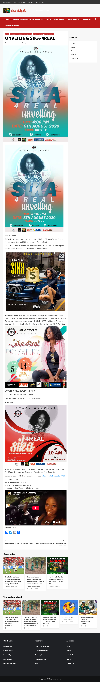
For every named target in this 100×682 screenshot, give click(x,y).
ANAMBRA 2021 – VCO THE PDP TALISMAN (19, 542)
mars (7, 586)
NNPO (37, 663)
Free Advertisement (42, 646)
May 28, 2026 (57, 586)
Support (30, 2)
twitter (73, 55)
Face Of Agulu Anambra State (14, 43)
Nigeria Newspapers (12, 25)
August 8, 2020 (28, 43)
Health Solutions (40, 659)
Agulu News (15, 20)
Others (61, 20)
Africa (6, 34)
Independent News (10, 663)
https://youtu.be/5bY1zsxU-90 (53, 476)
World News (87, 20)
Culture (20, 34)
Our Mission (21, 2)
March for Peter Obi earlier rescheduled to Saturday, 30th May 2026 (57, 580)
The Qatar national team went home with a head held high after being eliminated (13, 580)
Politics (48, 20)
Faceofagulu (7, 2)
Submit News (75, 51)
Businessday (7, 646)
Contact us (74, 58)
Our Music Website (41, 650)
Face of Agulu (8, 655)
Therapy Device (40, 655)
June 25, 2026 (14, 586)
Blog (14, 2)
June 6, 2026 (35, 588)
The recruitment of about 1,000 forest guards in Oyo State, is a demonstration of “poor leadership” (35, 581)
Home (7, 20)
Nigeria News (7, 650)
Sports (55, 20)
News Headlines (73, 20)
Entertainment (34, 20)
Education (24, 20)
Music (73, 47)
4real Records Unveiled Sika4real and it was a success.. (51, 543)
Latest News (7, 659)
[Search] (95, 19)
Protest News (39, 2)
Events (35, 34)
